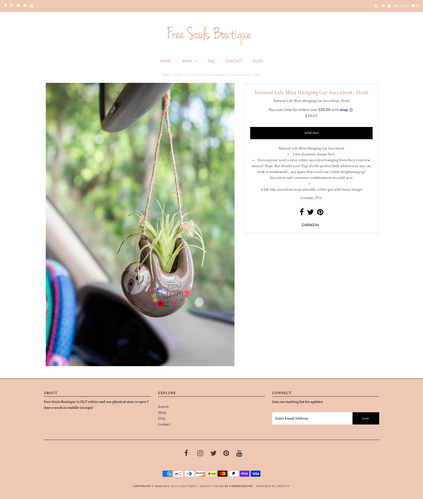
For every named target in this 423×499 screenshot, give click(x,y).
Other (179, 74)
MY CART (406, 6)
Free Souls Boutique (179, 486)
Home (165, 60)
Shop (187, 60)
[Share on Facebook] (302, 214)
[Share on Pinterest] (320, 214)
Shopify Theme (212, 486)
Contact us (310, 224)
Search (163, 407)
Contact (233, 60)
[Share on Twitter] (310, 214)
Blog (258, 60)
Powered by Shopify (273, 486)
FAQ (211, 60)
